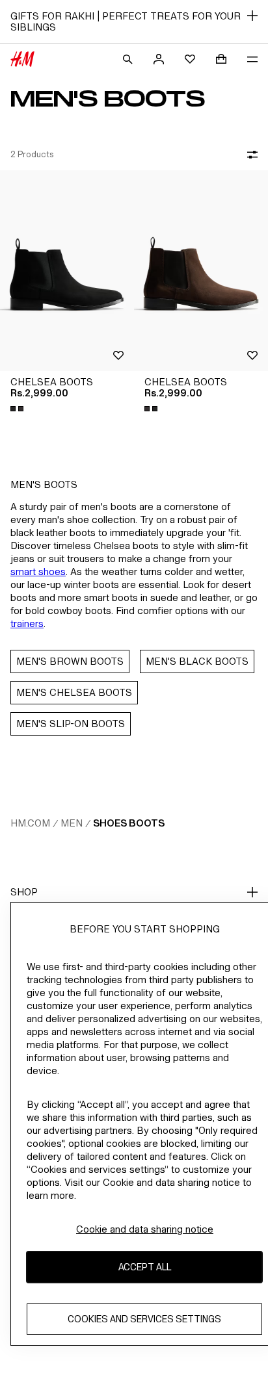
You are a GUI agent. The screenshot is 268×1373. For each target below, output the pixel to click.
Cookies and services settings (144, 1318)
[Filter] (250, 154)
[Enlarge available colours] (18, 409)
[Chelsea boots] (67, 270)
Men (71, 822)
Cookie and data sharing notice (144, 1229)
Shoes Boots (129, 822)
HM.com (30, 822)
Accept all (144, 1266)
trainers (27, 623)
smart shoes (38, 571)
